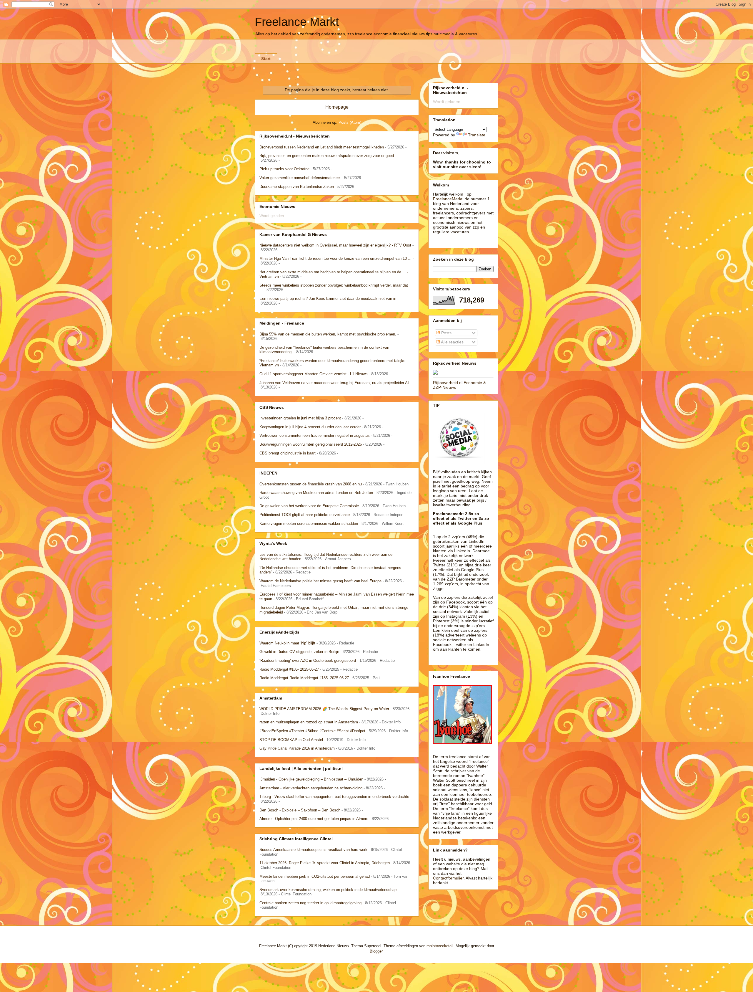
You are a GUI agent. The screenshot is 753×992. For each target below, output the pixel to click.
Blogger (376, 951)
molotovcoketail (440, 946)
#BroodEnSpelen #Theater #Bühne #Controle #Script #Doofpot (312, 731)
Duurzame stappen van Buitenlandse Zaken (296, 186)
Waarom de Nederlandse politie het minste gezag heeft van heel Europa (320, 581)
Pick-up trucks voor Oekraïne (284, 169)
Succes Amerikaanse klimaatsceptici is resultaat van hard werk (313, 849)
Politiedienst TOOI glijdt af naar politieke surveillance (304, 514)
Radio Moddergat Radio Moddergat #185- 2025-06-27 (304, 678)
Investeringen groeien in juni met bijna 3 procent (300, 418)
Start (266, 58)
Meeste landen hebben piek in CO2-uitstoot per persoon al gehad (314, 876)
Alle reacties (452, 342)
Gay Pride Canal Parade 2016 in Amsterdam (297, 748)
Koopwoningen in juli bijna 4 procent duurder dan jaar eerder (310, 427)
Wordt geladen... (273, 216)
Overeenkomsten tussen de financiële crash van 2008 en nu (310, 484)
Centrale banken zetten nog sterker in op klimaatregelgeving (310, 903)
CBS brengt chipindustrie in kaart (287, 453)
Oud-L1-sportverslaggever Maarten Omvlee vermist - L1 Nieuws (313, 374)
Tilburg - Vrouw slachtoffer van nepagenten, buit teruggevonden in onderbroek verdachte (334, 796)
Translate (476, 135)
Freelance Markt (297, 21)
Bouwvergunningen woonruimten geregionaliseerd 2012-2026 (310, 444)
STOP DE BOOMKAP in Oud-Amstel (291, 740)
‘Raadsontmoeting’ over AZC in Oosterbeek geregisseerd (307, 660)
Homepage (337, 107)
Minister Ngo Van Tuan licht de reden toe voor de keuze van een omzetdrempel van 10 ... (335, 258)
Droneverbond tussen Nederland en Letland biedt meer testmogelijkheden (321, 147)
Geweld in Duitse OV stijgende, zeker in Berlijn (299, 651)
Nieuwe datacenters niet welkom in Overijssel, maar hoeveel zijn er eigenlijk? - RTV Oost (335, 245)
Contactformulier (448, 878)
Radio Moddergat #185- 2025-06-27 (289, 669)
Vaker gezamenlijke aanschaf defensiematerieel (300, 178)
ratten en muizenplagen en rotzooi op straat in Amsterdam (308, 722)
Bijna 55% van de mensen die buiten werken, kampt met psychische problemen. (327, 334)
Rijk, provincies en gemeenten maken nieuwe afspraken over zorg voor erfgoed (326, 155)
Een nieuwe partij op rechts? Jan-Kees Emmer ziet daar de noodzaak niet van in (327, 298)
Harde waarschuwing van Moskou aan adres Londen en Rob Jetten (316, 492)
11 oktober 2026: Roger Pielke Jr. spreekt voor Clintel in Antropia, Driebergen (324, 863)
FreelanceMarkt (447, 198)
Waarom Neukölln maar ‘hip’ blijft (287, 643)
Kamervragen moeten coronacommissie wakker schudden (308, 523)
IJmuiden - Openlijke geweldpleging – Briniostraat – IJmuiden (311, 779)
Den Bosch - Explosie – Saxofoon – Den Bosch (299, 810)
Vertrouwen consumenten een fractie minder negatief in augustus (314, 435)
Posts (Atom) (350, 122)
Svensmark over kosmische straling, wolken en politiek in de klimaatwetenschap (328, 889)
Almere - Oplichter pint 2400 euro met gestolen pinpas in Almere (313, 818)
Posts (446, 332)
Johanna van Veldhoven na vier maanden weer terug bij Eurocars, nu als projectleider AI (334, 383)
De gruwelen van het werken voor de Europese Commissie (309, 506)
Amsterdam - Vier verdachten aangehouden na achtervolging (310, 788)
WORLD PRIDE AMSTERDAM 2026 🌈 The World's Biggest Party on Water (324, 709)
